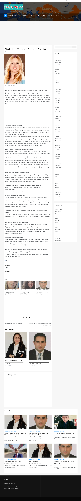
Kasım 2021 (57, 183)
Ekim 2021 (57, 185)
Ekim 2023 (57, 134)
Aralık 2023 (57, 129)
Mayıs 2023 (57, 145)
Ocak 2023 (57, 152)
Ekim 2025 (57, 80)
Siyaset (58, 15)
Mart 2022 (57, 174)
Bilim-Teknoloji (23, 15)
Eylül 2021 (57, 187)
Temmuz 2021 (58, 192)
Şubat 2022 (57, 176)
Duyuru (56, 216)
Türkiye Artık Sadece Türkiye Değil (12, 461)
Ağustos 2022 (58, 163)
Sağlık (43, 15)
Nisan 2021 (57, 198)
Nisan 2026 (57, 66)
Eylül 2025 (57, 82)
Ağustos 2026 (58, 58)
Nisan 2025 (57, 93)
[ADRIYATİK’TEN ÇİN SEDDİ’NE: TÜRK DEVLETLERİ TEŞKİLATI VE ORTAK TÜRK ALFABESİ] (43, 285)
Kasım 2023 (57, 131)
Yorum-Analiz (19, 19)
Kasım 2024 (57, 104)
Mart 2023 (57, 149)
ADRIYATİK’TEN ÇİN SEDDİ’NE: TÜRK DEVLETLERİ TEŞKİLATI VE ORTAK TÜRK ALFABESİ (42, 291)
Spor (6, 19)
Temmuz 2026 (58, 60)
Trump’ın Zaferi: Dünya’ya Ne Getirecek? (13, 323)
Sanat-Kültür (50, 15)
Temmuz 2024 (58, 113)
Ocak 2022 (57, 178)
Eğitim (30, 15)
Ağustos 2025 (58, 84)
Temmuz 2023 (58, 140)
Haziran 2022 (58, 167)
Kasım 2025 (57, 78)
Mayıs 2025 (57, 91)
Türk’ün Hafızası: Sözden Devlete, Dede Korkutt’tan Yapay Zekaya (39, 363)
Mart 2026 (57, 69)
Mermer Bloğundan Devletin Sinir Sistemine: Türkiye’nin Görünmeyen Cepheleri (14, 362)
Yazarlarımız (7, 46)
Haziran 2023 (58, 143)
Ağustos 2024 (58, 111)
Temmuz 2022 (58, 165)
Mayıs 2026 (57, 64)
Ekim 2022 (57, 158)
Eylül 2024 (57, 109)
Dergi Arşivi (16, 0)
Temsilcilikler (9, 0)
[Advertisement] (41, 35)
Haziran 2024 (58, 116)
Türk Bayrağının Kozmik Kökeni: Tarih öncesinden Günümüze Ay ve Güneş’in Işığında (12, 291)
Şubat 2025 (57, 98)
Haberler (57, 224)
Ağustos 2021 (58, 190)
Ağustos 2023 (58, 138)
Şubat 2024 (57, 125)
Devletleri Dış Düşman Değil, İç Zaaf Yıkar (64, 433)
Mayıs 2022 (57, 169)
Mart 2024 (57, 122)
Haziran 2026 (58, 62)
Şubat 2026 (57, 71)
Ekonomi (37, 15)
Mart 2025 (57, 96)
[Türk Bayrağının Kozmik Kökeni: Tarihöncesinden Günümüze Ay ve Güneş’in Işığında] (28, 285)
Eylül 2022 (57, 160)
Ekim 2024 (57, 107)
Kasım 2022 (57, 156)
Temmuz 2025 (58, 87)
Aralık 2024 (57, 102)
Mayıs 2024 (57, 118)
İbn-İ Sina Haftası (33, 461)
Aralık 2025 (57, 75)
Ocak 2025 (57, 100)
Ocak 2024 (57, 127)
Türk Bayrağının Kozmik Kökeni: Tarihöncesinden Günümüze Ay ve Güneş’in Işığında (27, 291)
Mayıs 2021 (57, 196)
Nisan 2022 (57, 172)
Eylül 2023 (57, 136)
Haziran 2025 (58, 89)
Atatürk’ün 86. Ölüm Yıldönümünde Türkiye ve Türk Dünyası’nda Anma (40, 324)
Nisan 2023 (57, 147)
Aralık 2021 (57, 181)
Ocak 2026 (57, 73)
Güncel (56, 222)
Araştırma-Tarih (12, 15)
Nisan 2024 (57, 120)
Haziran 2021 (58, 194)
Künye (5, 0)
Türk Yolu (7, 51)
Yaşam (11, 19)
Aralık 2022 (57, 154)
